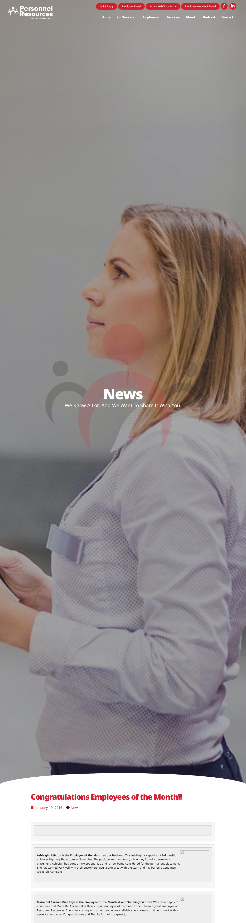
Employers (151, 17)
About (190, 17)
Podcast (209, 17)
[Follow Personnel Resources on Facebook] (224, 6)
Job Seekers (126, 17)
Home (106, 17)
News (75, 807)
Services (173, 17)
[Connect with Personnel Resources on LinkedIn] (232, 6)
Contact (227, 17)
